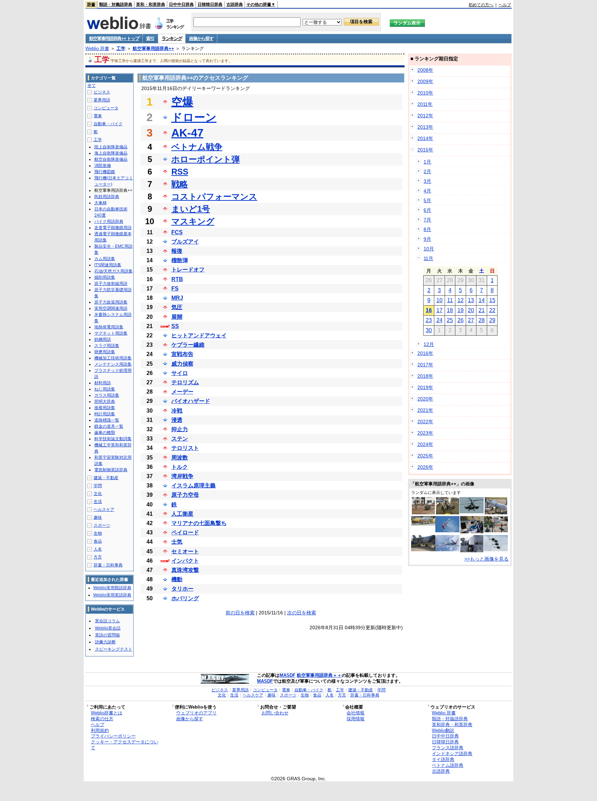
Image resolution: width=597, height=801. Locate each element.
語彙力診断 (105, 642)
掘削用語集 (104, 277)
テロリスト (185, 448)
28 (481, 320)
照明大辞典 (104, 401)
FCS (177, 232)
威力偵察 (182, 364)
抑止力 (179, 429)
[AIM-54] (423, 524)
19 (460, 310)
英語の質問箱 (107, 635)
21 (481, 310)
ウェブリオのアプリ (196, 712)
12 (460, 300)
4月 (427, 191)
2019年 (425, 387)
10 (439, 300)
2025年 (425, 455)
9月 (427, 239)
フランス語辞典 (447, 747)
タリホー (182, 589)
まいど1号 (190, 209)
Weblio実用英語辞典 (112, 595)
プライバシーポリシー (113, 736)
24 (439, 320)
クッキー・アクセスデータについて (124, 744)
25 (450, 320)
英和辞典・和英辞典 (452, 724)
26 (460, 320)
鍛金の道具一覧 (108, 426)
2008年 (425, 70)
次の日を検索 (301, 612)
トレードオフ (188, 270)
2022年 (425, 421)
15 (492, 300)
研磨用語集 (104, 351)
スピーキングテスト (113, 649)
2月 (427, 171)
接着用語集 (104, 407)
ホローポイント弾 (205, 159)
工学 (120, 48)
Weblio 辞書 (97, 48)
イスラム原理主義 (193, 485)
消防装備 (102, 165)
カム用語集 (104, 258)
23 (429, 320)
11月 (428, 258)
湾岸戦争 (182, 476)
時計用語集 (104, 414)
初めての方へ (480, 4)
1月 (427, 162)
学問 (98, 485)
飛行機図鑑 (104, 171)
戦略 (179, 184)
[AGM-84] (496, 512)
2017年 (425, 364)
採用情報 (355, 718)
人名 (98, 549)
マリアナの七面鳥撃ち (199, 523)
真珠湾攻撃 (185, 570)
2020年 (425, 399)
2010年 (425, 93)
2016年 (425, 353)
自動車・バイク (108, 123)
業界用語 (102, 100)
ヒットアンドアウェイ (199, 335)
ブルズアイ (185, 242)
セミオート (185, 551)
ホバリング (185, 598)
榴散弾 (179, 260)
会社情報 (355, 712)
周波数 (179, 458)
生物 (98, 533)
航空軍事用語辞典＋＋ (319, 675)
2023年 (425, 433)
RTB (177, 279)
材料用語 (102, 382)
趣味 (98, 517)
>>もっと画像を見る (486, 559)
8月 (427, 229)
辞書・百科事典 (108, 565)
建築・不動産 (106, 477)
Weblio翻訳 (443, 730)
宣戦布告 (182, 354)
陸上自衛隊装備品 (110, 147)
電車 (98, 115)
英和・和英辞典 (150, 4)
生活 (98, 501)
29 (492, 320)
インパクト (185, 561)
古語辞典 (234, 4)
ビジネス (102, 92)
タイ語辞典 (443, 759)
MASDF (287, 675)
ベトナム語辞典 (447, 765)
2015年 (425, 149)
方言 (98, 557)
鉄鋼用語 (102, 339)
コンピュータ (106, 108)
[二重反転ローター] (471, 511)
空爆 (182, 102)
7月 (427, 219)
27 (471, 320)
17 (439, 310)
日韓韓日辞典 (210, 4)
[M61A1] (447, 512)
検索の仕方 (102, 718)
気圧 (176, 307)
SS (175, 326)
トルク (179, 467)
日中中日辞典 (181, 4)
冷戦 (176, 411)
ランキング (172, 38)
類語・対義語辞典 (115, 4)
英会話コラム (107, 621)
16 (429, 310)
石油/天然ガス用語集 (113, 271)
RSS (179, 171)
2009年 (425, 81)
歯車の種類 (104, 432)
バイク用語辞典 (108, 221)
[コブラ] (447, 530)
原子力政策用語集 (110, 302)
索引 (150, 38)
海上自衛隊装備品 (110, 153)
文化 (98, 493)
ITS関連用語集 (107, 265)
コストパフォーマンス (214, 196)
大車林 (100, 202)
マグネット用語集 (110, 333)
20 (471, 310)
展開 (176, 317)
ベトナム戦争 (196, 146)
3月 (427, 181)
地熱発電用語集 (108, 327)
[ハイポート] (423, 512)
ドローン (194, 117)
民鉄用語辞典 (106, 196)
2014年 (425, 138)
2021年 (425, 410)
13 (471, 300)
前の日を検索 (240, 612)
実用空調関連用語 (110, 308)
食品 (98, 541)
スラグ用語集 (106, 345)
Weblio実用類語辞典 (112, 587)
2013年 (425, 127)
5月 (427, 200)
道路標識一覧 (106, 420)
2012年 (425, 115)
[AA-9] (423, 549)
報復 (176, 251)
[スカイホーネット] (496, 549)
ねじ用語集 (104, 389)
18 (450, 310)
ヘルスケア (104, 509)
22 (492, 310)
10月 (429, 248)
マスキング (193, 221)
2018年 (425, 376)
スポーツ (102, 525)
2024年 (425, 444)
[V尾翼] (447, 549)
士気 (176, 542)
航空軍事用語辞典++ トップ (114, 38)
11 (450, 300)
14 (481, 300)
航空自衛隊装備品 (110, 159)
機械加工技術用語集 (113, 358)
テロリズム (185, 382)
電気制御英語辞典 (110, 469)
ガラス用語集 (106, 395)
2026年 (425, 467)
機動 (176, 579)
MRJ (177, 298)
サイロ (179, 373)
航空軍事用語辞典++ (153, 48)
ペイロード (185, 532)
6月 (427, 210)
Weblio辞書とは (106, 712)
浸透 (176, 420)
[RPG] (496, 530)
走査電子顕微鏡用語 (113, 227)
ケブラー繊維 (188, 345)
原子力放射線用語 (110, 283)
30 (429, 330)
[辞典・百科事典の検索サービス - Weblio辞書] (118, 27)
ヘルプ (505, 4)
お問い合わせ (275, 712)
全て (91, 85)
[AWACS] (471, 531)
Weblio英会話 (108, 628)
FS (175, 288)
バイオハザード (190, 401)
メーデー (182, 392)
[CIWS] (471, 550)
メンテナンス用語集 (113, 364)
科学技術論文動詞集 (113, 438)
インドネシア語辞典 (452, 753)
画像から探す (201, 38)
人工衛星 (182, 514)
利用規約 (100, 730)
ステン (179, 439)
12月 (429, 344)
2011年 (425, 104)
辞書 (91, 4)
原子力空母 (185, 495)
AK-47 (187, 133)
